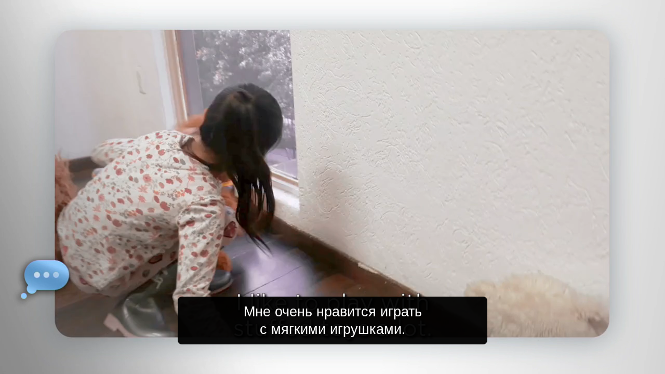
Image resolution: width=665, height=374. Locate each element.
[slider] (353, 364)
